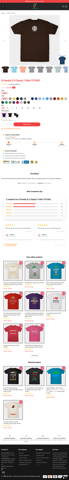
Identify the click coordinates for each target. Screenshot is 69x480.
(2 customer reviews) (14, 84)
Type (2, 90)
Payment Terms (40, 455)
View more (34, 355)
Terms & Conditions (24, 455)
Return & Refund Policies (42, 457)
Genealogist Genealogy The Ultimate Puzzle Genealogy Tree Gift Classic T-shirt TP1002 (34, 315)
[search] (63, 6)
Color (2, 95)
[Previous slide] (4, 40)
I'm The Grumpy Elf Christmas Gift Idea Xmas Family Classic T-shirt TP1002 (12, 315)
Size (2, 105)
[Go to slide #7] (58, 69)
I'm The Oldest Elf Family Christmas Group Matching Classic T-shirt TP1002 (34, 389)
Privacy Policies (23, 457)
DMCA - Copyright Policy (25, 460)
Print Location (5, 110)
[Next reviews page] (64, 245)
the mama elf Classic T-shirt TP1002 (34, 282)
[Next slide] (65, 40)
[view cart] (66, 6)
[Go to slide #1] (5, 69)
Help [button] (66, 477)
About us (21, 453)
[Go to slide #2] (14, 69)
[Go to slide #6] (49, 69)
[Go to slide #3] (23, 69)
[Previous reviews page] (55, 245)
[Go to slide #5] (40, 69)
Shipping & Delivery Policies (43, 453)
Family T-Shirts (11, 13)
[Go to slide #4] (32, 69)
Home (3, 13)
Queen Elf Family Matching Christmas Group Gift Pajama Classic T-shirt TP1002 (13, 389)
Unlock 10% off (3, 472)
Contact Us (39, 460)
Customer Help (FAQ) (41, 462)
